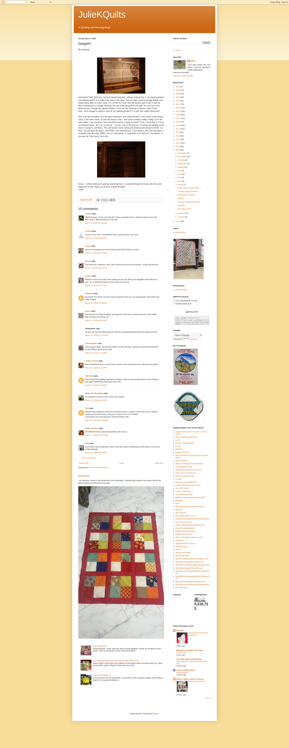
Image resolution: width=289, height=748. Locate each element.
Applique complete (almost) (189, 202)
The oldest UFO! (184, 209)
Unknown (89, 293)
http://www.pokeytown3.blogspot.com (190, 582)
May (180, 178)
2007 (178, 221)
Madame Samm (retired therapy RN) (190, 497)
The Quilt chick (181, 547)
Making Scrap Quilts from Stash (189, 650)
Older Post (159, 463)
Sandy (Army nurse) (183, 534)
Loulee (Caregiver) (183, 491)
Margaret (179, 500)
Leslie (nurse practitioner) (185, 482)
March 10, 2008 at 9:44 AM (96, 320)
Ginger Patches (91, 428)
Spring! (180, 198)
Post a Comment (89, 458)
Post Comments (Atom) (98, 468)
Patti (87, 443)
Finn (87, 408)
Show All (208, 698)
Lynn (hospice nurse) (184, 494)
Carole (88, 246)
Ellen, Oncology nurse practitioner (189, 464)
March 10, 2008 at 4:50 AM (96, 223)
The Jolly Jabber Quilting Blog (189, 659)
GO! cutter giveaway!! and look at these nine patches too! (116, 661)
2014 (178, 129)
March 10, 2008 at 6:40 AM (96, 238)
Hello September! (100, 646)
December (182, 153)
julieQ (192, 61)
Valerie (178, 550)
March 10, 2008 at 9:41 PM (96, 400)
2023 (178, 97)
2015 (178, 125)
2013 (178, 132)
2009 (178, 146)
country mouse (91, 361)
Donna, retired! (181, 461)
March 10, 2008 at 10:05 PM (96, 420)
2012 (178, 136)
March (180, 185)
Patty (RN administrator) (185, 528)
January (181, 217)
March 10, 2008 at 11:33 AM (96, 335)
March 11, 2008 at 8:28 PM (96, 453)
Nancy (88, 311)
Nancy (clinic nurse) (183, 522)
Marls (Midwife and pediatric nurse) (189, 507)
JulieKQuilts (102, 14)
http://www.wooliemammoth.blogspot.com (192, 585)
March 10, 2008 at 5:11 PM (96, 368)
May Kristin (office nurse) (185, 516)
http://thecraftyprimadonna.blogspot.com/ (191, 559)
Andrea (88, 276)
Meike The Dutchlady (94, 393)
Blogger (155, 714)
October (181, 160)
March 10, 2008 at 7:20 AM (96, 268)
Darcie (88, 261)
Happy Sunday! (182, 672)
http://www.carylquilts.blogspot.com (189, 562)
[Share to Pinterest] (114, 199)
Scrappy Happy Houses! (187, 191)
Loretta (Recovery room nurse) (187, 485)
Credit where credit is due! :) (189, 188)
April (180, 181)
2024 (178, 94)
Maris (177, 503)
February (182, 213)
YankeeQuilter (91, 343)
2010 (178, 143)
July (180, 171)
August (181, 167)
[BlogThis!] (105, 199)
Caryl (177, 440)
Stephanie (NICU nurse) (185, 543)
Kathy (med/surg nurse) (184, 476)
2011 (178, 139)
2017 (178, 118)
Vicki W (88, 231)
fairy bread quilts (182, 556)
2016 (178, 122)
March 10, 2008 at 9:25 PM (96, 385)
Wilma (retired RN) (183, 553)
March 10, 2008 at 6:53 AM (96, 253)
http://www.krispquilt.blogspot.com (189, 568)
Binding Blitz (180, 232)
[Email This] (102, 199)
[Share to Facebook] (111, 199)
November (182, 157)
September (182, 164)
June (180, 174)
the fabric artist (181, 588)
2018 (178, 115)
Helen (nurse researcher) (185, 473)
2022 (178, 101)
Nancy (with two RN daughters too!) (189, 525)
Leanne (88, 214)
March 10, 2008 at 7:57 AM (96, 285)
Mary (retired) (180, 513)
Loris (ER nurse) (182, 488)
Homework (83, 476)
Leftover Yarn (181, 653)
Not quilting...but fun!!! (186, 195)
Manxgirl (180, 630)
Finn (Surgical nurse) (184, 467)
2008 (178, 150)
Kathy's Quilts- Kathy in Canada (190, 679)
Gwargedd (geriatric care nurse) (188, 470)
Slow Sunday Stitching (197, 681)
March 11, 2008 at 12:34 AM (96, 435)
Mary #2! (178, 510)
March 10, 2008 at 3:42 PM (96, 353)
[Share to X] (108, 199)
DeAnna (178, 449)
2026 (178, 87)
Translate (193, 339)
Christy (178, 446)
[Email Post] (98, 200)
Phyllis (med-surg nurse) (185, 531)
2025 (178, 90)
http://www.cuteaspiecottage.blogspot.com (192, 565)
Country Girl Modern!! (101, 675)
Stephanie (179, 540)
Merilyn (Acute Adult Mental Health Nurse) (192, 519)
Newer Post (84, 463)
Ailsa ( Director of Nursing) (186, 437)
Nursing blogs (181, 290)
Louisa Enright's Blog (185, 670)
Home (121, 463)
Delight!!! (181, 205)
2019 (178, 111)
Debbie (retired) (181, 452)
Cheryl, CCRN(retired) (184, 443)
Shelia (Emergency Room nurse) (188, 537)
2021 (178, 104)
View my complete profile (183, 76)
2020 (178, 108)
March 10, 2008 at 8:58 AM (96, 303)
